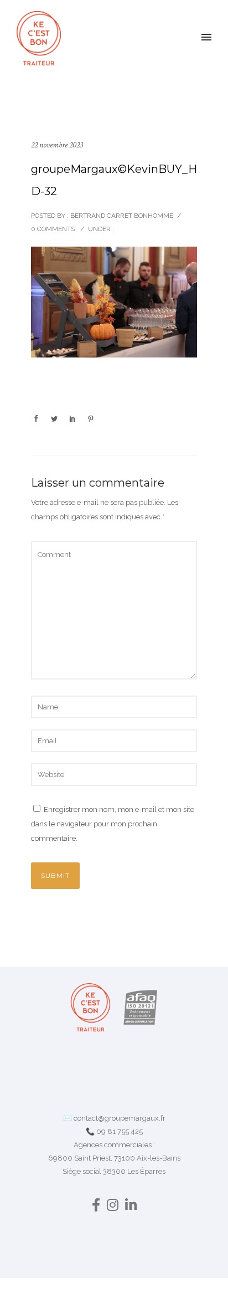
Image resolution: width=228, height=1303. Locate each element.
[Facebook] (96, 1207)
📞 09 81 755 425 (114, 1131)
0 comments (53, 229)
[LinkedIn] (131, 1207)
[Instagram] (112, 1207)
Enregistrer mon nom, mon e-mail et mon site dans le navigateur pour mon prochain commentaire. (112, 823)
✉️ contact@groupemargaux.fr (114, 1118)
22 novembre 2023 (57, 145)
